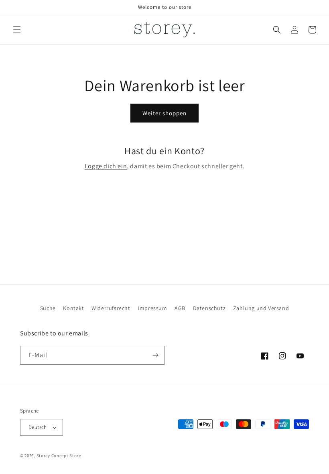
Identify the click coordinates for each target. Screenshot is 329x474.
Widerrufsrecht (110, 308)
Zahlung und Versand (261, 308)
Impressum (152, 308)
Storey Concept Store (59, 455)
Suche (48, 308)
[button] (17, 30)
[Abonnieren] (155, 355)
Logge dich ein (106, 166)
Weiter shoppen (164, 113)
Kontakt (73, 308)
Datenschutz (209, 308)
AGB (180, 308)
